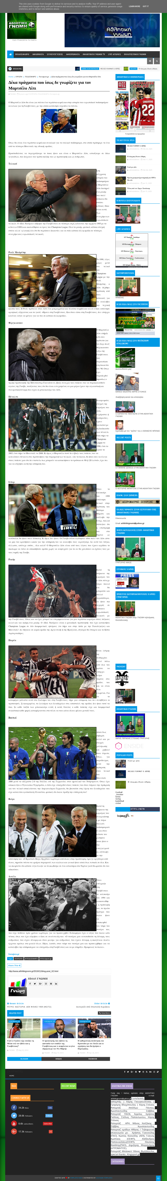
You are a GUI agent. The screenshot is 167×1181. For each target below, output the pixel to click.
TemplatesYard (76, 1178)
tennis (118, 796)
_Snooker (119, 794)
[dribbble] (143, 1071)
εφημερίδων (141, 134)
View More (105, 1013)
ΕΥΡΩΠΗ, (34, 94)
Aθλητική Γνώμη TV (94, 54)
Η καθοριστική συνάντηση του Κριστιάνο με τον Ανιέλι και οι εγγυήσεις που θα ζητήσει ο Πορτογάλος (91, 1045)
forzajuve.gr (13, 954)
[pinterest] (136, 1071)
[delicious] (157, 1071)
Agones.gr (139, 267)
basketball (119, 801)
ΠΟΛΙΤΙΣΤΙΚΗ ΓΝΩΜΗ (135, 54)
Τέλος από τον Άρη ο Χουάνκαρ (138, 188)
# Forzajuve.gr (46, 958)
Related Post (15, 1013)
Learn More (134, 6)
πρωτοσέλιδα (131, 134)
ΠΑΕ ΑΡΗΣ (82, 69)
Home (10, 76)
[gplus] (132, 1071)
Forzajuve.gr (44, 76)
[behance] (150, 1071)
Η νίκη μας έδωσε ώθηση (97, 69)
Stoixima (145, 267)
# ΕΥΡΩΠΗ (19, 958)
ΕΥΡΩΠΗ (19, 76)
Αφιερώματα (73, 54)
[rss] (146, 1071)
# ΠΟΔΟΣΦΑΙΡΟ (31, 958)
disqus (59, 1059)
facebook (92, 1059)
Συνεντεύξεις (55, 54)
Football (118, 792)
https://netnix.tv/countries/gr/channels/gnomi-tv (137, 809)
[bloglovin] (139, 1071)
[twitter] (128, 1071)
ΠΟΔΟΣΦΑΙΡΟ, (43, 94)
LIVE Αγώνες (114, 54)
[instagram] (154, 1071)
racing (118, 799)
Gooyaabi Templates (104, 1178)
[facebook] (125, 1071)
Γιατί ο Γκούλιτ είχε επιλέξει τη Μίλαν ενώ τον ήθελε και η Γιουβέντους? (20, 1043)
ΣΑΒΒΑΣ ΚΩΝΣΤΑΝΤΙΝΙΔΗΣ (39, 69)
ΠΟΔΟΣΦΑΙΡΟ (30, 76)
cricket (118, 803)
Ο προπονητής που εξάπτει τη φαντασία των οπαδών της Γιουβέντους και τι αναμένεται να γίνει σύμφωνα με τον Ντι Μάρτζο (58, 1045)
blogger (24, 1059)
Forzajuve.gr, (55, 94)
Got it (146, 6)
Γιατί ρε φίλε (140, 69)
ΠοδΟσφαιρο (22, 54)
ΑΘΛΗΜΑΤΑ (38, 54)
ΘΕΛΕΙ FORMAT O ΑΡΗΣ (59, 69)
